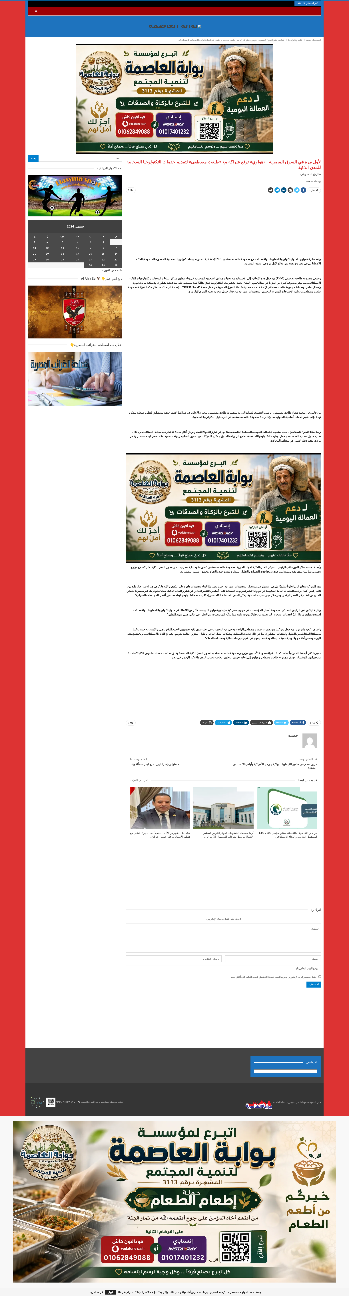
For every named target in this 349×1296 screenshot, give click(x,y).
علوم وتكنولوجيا (309, 789)
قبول (110, 1292)
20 (34, 253)
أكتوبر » (106, 270)
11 (62, 247)
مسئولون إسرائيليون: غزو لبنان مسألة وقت (154, 764)
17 (77, 253)
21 (116, 259)
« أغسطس (116, 270)
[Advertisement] (223, 221)
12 (47, 247)
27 (34, 259)
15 (103, 253)
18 (62, 253)
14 (116, 253)
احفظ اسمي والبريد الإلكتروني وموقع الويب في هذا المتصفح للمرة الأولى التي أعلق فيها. (274, 976)
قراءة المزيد (96, 1292)
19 (47, 253)
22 (103, 259)
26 (47, 259)
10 (77, 247)
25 (62, 259)
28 (116, 265)
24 (77, 259)
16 (90, 253)
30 (90, 265)
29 (103, 265)
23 (90, 259)
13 (34, 247)
